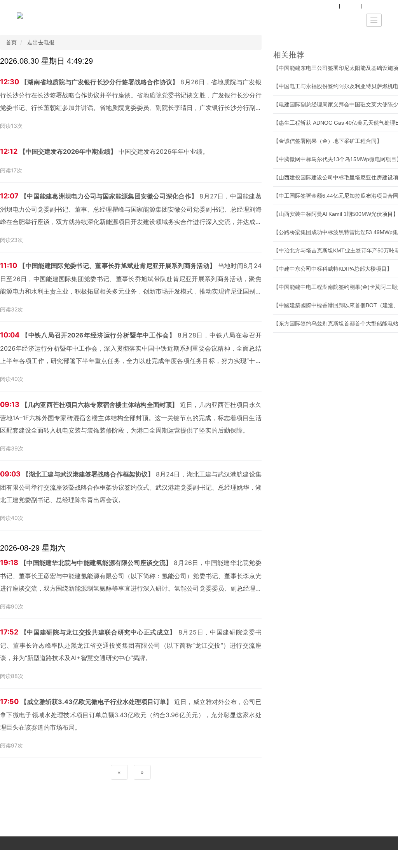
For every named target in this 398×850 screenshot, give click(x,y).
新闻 (330, 6)
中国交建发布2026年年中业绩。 (104, 151)
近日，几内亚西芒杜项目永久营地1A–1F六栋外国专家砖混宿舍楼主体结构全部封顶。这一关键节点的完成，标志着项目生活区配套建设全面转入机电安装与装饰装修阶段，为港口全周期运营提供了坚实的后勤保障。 (131, 417)
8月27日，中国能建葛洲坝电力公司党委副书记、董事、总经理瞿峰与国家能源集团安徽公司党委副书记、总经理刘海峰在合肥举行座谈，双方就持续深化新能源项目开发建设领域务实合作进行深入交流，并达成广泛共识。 (131, 210)
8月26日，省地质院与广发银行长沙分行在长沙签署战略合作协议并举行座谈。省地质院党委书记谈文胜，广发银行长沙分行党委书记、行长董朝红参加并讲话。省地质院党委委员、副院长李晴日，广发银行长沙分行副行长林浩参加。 (131, 96)
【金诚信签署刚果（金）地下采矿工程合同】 (327, 141)
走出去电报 (40, 42)
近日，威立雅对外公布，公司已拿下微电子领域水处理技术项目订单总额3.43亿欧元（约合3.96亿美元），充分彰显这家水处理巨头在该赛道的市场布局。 (131, 714)
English (373, 6)
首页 (11, 42)
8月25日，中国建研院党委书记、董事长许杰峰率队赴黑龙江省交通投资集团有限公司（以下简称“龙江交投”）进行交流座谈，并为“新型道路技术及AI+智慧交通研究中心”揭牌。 (131, 645)
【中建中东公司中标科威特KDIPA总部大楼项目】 (332, 269)
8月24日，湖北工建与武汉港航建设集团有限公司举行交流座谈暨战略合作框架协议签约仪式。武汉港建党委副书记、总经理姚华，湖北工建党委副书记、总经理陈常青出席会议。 (131, 487)
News (350, 6)
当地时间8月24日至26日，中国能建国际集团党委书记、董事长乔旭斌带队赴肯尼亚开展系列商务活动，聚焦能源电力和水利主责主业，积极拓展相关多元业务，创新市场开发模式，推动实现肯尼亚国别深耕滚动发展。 (131, 279)
